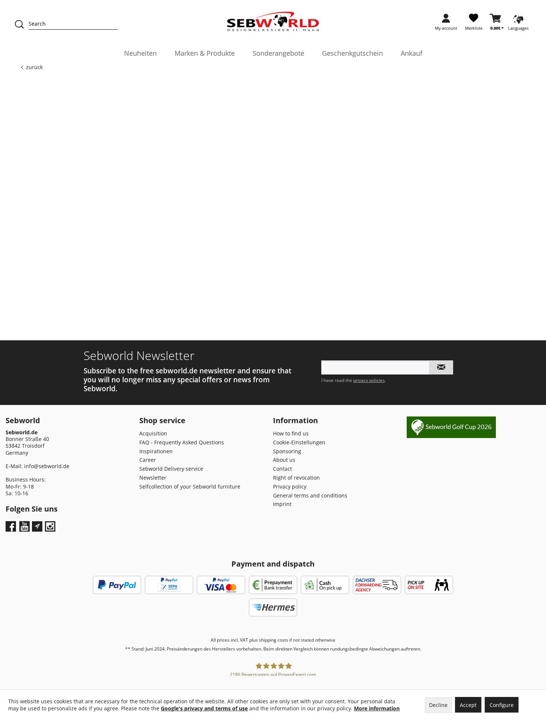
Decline (438, 704)
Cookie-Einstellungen (299, 442)
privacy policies (369, 380)
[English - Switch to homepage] (273, 21)
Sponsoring (287, 451)
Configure (502, 704)
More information (377, 708)
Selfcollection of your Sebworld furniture (189, 486)
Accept (468, 704)
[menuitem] (446, 24)
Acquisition (153, 433)
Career (147, 459)
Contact (282, 468)
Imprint (282, 503)
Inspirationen (156, 451)
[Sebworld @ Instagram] (51, 528)
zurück (34, 67)
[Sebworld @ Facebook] (12, 528)
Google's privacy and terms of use (204, 708)
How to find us (291, 433)
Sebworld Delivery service (171, 468)
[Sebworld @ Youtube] (25, 528)
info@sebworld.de (46, 466)
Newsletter (152, 477)
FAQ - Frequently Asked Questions (181, 442)
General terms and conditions (310, 495)
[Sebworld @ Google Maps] (37, 526)
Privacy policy (289, 486)
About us (284, 459)
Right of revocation (296, 477)
